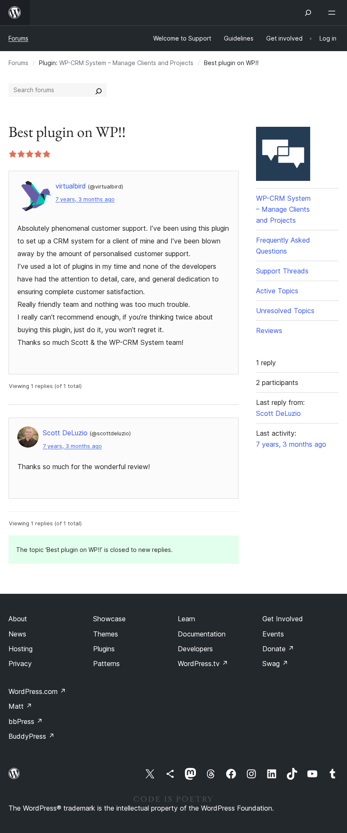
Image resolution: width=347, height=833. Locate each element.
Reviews (269, 330)
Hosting (20, 649)
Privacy (20, 663)
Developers (195, 649)
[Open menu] (333, 12)
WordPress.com (37, 691)
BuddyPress (31, 736)
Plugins (104, 649)
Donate (278, 649)
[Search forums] (99, 90)
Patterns (106, 663)
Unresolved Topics (285, 310)
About (17, 619)
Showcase (109, 619)
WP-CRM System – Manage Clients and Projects (126, 62)
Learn (186, 619)
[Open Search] (308, 12)
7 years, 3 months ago (85, 199)
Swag (275, 663)
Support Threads (282, 271)
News (17, 634)
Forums (18, 38)
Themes (105, 634)
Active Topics (277, 291)
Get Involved (282, 619)
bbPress (25, 721)
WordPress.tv (203, 663)
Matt (20, 706)
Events (273, 634)
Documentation (202, 634)
